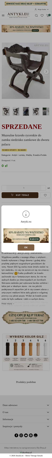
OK (26, 247)
